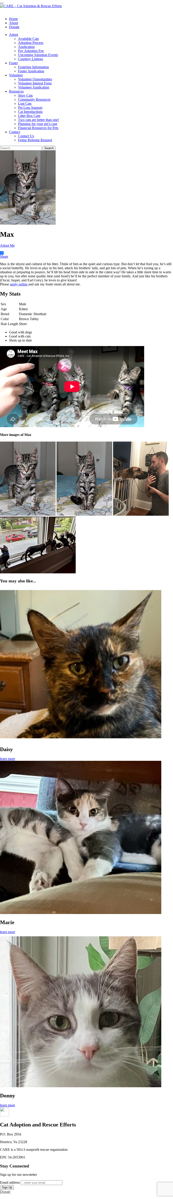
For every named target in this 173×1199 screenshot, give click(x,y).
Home (13, 19)
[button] (4, 1115)
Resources (16, 91)
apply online (19, 284)
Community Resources (34, 99)
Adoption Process (30, 43)
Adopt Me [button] (7, 245)
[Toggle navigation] (2, 3)
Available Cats (28, 39)
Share (4, 256)
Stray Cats (25, 95)
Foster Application (31, 71)
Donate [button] (5, 1192)
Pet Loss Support (30, 107)
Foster (13, 63)
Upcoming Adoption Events (38, 55)
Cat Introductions (30, 112)
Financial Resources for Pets (38, 128)
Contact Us (26, 136)
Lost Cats (25, 103)
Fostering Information (33, 67)
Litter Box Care (29, 116)
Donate (14, 27)
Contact (14, 132)
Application (26, 47)
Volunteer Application (33, 87)
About (13, 23)
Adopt (13, 34)
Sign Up (7, 1187)
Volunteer (16, 75)
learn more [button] (7, 759)
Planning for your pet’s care (37, 124)
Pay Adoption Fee (31, 51)
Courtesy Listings (30, 59)
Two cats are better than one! (38, 120)
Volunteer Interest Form (35, 83)
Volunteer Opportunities (35, 79)
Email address (10, 1182)
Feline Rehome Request (35, 140)
